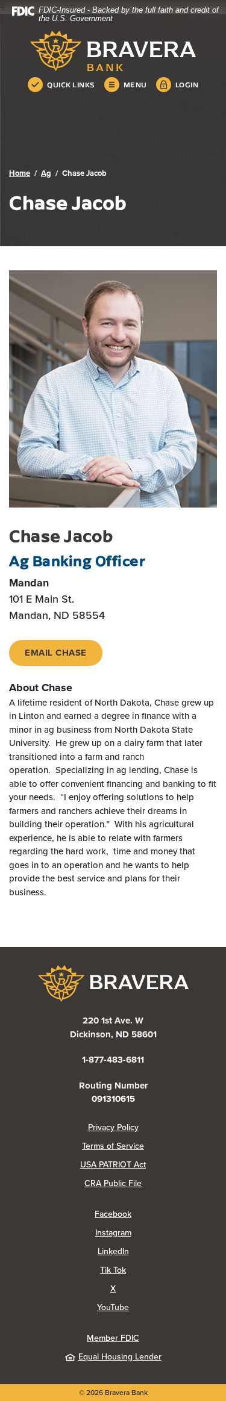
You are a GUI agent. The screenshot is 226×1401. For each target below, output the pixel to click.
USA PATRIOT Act (113, 1164)
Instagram (156, 1232)
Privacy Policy (152, 1127)
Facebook (156, 1214)
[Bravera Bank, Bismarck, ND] (113, 51)
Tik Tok (158, 1270)
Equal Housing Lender (120, 1356)
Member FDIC (113, 1338)
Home (19, 173)
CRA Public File (150, 1183)
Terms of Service (113, 1146)
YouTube (157, 1307)
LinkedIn (157, 1251)
